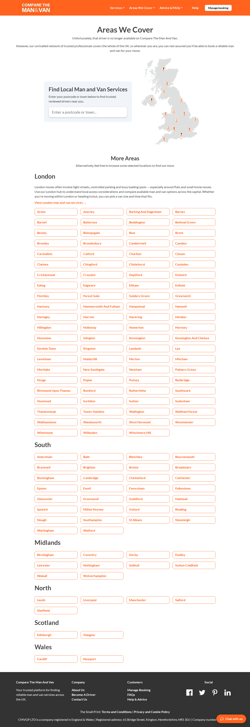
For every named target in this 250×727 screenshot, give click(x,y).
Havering (135, 317)
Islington (89, 338)
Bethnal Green (185, 222)
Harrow (88, 317)
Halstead (181, 499)
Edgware (89, 285)
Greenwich (183, 296)
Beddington (137, 222)
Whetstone (45, 432)
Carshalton (44, 254)
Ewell (87, 488)
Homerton (136, 327)
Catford (88, 254)
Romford (89, 390)
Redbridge (182, 380)
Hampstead (137, 306)
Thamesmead (46, 411)
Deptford (135, 275)
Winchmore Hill (140, 432)
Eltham (134, 285)
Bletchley (135, 457)
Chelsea (42, 264)
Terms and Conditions (117, 712)
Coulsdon (181, 264)
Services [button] (116, 8)
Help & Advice (137, 699)
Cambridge (90, 478)
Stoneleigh (182, 520)
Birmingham (45, 555)
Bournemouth (185, 457)
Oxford (134, 509)
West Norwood (140, 422)
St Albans (135, 520)
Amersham (44, 457)
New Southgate (94, 369)
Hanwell (181, 306)
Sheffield (43, 610)
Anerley (89, 212)
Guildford (136, 499)
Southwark (183, 390)
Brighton (89, 467)
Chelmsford (137, 478)
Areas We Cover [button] (141, 8)
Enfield (180, 285)
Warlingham (45, 530)
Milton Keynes (93, 509)
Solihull (134, 565)
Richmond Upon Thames (54, 390)
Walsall (42, 576)
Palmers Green (185, 369)
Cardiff (42, 659)
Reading (180, 509)
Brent (179, 233)
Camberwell (137, 243)
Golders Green (139, 296)
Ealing (41, 285)
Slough (41, 520)
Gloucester (45, 499)
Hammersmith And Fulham (101, 306)
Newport (89, 659)
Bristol (133, 467)
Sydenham (182, 401)
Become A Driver (84, 694)
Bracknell (43, 467)
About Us (78, 690)
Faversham (137, 488)
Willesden (90, 432)
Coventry (90, 555)
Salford (180, 600)
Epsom (41, 488)
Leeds (41, 600)
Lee (177, 348)
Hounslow (44, 338)
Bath (86, 457)
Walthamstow (46, 422)
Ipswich (42, 509)
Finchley (43, 296)
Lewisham (44, 359)
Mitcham (181, 359)
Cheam (180, 254)
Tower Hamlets (93, 411)
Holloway (89, 327)
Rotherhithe (137, 390)
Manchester (137, 600)
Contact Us (79, 699)
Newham (135, 369)
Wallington (136, 411)
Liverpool (89, 600)
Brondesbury (92, 243)
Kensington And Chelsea (192, 338)
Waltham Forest (186, 411)
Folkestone (183, 488)
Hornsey (181, 327)
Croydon (89, 275)
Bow (132, 233)
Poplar (87, 380)
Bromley (43, 243)
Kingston (89, 348)
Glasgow (89, 635)
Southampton (92, 520)
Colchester (183, 478)
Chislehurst (137, 264)
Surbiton (89, 401)
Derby (133, 555)
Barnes (180, 212)
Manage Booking (138, 690)
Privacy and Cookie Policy (152, 712)
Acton (41, 212)
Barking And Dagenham (145, 212)
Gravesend (91, 499)
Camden (181, 243)
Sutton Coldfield (186, 565)
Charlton (135, 254)
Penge (41, 380)
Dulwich (181, 275)
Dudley (180, 555)
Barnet (42, 222)
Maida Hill (90, 359)
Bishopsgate (91, 233)
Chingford (90, 264)
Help (195, 8)
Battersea (90, 222)
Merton (134, 359)
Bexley (42, 233)
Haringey (43, 317)
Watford (89, 530)
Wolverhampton (94, 576)
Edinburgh (44, 635)
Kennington (137, 338)
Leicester (43, 565)
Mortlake (43, 369)
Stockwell (44, 401)
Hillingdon (44, 327)
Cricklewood (46, 275)
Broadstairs (183, 467)
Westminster (184, 422)
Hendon (180, 317)
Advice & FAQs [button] (170, 8)
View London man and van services (61, 202)
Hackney (43, 306)
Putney (134, 380)
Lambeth (135, 348)
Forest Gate (91, 296)
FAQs (131, 694)
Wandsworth (92, 422)
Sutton (133, 401)
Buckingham (45, 478)
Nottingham (91, 565)
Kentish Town (46, 348)
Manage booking (218, 8)
